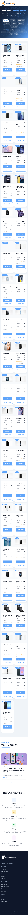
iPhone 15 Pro (6, 418)
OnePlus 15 (18, 156)
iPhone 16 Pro (6, 122)
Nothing (16, 34)
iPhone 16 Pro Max (7, 89)
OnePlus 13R (6, 353)
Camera (13, 20)
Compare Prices (7, 72)
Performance (21, 20)
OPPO (24, 32)
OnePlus (4, 32)
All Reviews (3, 869)
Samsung (17, 29)
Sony (9, 32)
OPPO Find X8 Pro (20, 386)
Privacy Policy (4, 901)
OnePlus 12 (5, 483)
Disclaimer (3, 903)
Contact (3, 899)
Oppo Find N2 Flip (20, 418)
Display (14, 23)
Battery (7, 23)
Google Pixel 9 (6, 515)
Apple (12, 29)
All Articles (5, 748)
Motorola (14, 32)
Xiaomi (19, 32)
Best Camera (4, 884)
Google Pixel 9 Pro (20, 353)
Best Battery (4, 888)
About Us (3, 896)
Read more (5, 777)
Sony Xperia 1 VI (20, 483)
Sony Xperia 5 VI (20, 549)
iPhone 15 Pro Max (20, 253)
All (7, 29)
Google (23, 29)
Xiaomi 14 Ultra (6, 319)
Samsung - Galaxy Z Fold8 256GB (7, 157)
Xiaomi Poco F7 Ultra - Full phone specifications (20, 188)
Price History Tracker (5, 871)
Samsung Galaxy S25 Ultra (20, 89)
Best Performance (5, 886)
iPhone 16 (5, 450)
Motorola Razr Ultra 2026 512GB (20, 220)
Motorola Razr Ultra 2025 (6, 254)
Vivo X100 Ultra (20, 450)
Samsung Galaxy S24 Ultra (20, 56)
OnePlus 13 (5, 386)
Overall (6, 20)
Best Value (15, 26)
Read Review (7, 69)
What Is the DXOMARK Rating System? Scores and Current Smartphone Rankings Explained (13, 770)
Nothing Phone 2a (7, 644)
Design (21, 23)
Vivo (11, 34)
